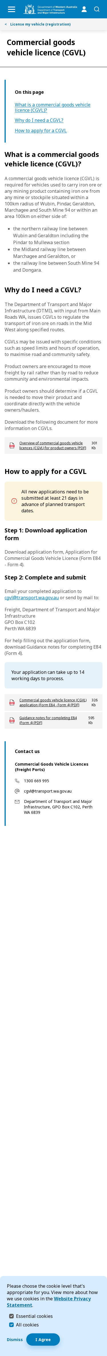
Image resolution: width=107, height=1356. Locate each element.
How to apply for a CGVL (41, 130)
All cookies (27, 1325)
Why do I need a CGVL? (39, 120)
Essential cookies (34, 1316)
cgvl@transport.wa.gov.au (48, 791)
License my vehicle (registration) (37, 24)
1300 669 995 (36, 780)
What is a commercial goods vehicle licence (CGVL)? (52, 107)
